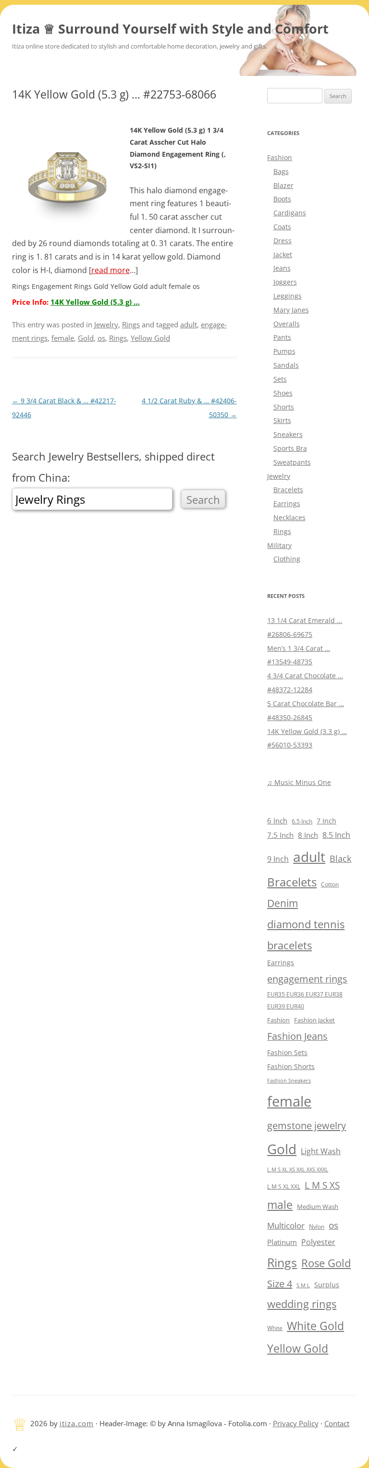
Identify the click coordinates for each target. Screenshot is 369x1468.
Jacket (282, 254)
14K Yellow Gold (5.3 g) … (95, 302)
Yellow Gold (150, 338)
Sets (280, 379)
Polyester (318, 1241)
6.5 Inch (302, 821)
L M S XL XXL (283, 1186)
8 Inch (308, 835)
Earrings (286, 503)
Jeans (282, 268)
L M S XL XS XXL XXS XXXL (297, 1169)
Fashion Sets (287, 1052)
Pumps (284, 351)
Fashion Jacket (314, 1020)
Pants (282, 337)
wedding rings (301, 1304)
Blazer (283, 185)
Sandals (286, 365)
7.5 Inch (280, 835)
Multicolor (286, 1225)
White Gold (315, 1325)
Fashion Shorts (291, 1066)
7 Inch (326, 820)
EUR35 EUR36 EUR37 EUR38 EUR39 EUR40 (305, 1000)
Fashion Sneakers (289, 1080)
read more (110, 270)
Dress (282, 240)
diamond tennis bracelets (305, 934)
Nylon (316, 1226)
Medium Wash (317, 1206)
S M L (303, 1285)
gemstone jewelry (306, 1125)
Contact (336, 1423)
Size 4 (279, 1283)
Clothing (286, 558)
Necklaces (289, 517)
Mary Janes (291, 309)
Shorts (283, 406)
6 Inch (277, 820)
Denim (282, 903)
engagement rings (307, 978)
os (101, 338)
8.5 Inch (336, 835)
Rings (131, 324)
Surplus (326, 1284)
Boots (282, 198)
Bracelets (288, 489)
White (275, 1327)
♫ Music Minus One (299, 782)
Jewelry (106, 324)
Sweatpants (292, 462)
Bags (281, 171)
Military (279, 545)
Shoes (283, 393)
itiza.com (77, 1423)
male (280, 1204)
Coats (282, 226)
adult (188, 324)
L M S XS (322, 1185)
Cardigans (289, 212)
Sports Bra (290, 448)
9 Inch (278, 859)
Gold (86, 338)
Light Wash (321, 1151)
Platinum (282, 1242)
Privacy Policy (296, 1423)
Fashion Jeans (297, 1036)
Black (340, 858)
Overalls (286, 323)
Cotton (330, 884)
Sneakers (288, 434)
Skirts (282, 420)
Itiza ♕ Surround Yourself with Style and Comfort (170, 28)
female (62, 338)
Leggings (287, 295)
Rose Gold (326, 1263)
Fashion (279, 157)
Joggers (285, 281)
